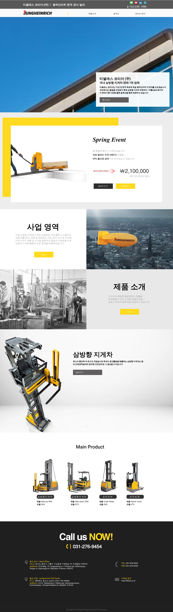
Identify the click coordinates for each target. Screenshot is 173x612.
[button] (116, 13)
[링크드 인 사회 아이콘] (140, 2)
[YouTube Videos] (135, 2)
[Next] (158, 381)
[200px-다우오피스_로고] (145, 2)
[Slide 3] (86, 425)
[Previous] (15, 381)
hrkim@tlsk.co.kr (128, 581)
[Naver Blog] (131, 2)
